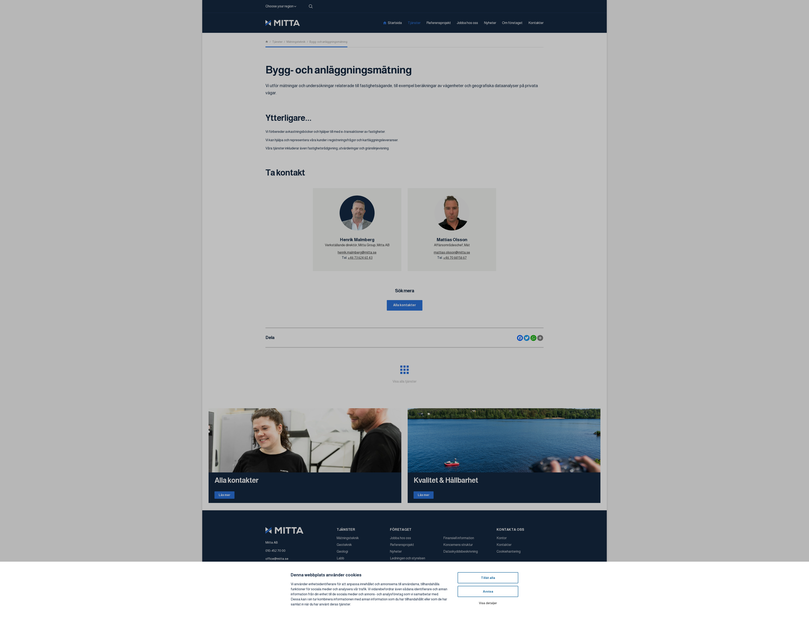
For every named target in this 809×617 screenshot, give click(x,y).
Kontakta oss (510, 529)
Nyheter (490, 23)
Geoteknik (344, 545)
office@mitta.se (276, 558)
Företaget (401, 529)
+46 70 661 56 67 (455, 257)
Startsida (395, 23)
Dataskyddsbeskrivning (460, 551)
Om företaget (512, 23)
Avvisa (488, 591)
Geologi (342, 551)
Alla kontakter (404, 305)
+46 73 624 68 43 (360, 257)
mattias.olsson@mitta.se (452, 252)
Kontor (502, 538)
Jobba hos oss (467, 23)
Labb (340, 558)
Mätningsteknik (348, 538)
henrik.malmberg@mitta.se (357, 252)
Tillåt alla (488, 578)
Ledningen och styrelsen (407, 558)
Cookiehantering (509, 551)
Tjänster (414, 23)
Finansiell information (458, 538)
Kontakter (536, 23)
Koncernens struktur (458, 545)
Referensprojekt (438, 23)
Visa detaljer (488, 603)
